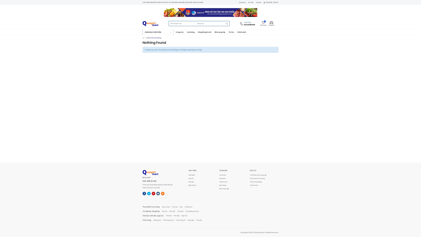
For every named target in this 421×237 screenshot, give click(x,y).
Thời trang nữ (181, 220)
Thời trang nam (168, 220)
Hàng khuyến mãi (204, 32)
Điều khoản (192, 185)
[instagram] (153, 193)
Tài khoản (258, 2)
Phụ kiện (199, 220)
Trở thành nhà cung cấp (258, 175)
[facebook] (144, 193)
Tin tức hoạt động (256, 182)
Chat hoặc (247, 22)
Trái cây (174, 207)
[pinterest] (162, 193)
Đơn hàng (222, 185)
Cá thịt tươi (188, 207)
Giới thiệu (251, 2)
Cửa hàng (191, 32)
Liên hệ (191, 178)
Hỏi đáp (191, 182)
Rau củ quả (166, 207)
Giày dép (191, 220)
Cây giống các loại (192, 211)
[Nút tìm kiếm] (227, 23)
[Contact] (242, 23)
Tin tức (231, 32)
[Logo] (150, 23)
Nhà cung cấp (220, 32)
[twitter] (149, 193)
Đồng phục (157, 220)
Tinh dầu (176, 216)
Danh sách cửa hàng (257, 178)
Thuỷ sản (180, 211)
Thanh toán (223, 182)
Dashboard (242, 2)
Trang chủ (180, 32)
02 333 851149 (249, 25)
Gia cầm (172, 211)
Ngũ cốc (184, 216)
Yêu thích (222, 178)
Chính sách (241, 32)
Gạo (181, 207)
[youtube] (158, 193)
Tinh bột (168, 216)
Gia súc (164, 211)
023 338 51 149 (149, 181)
